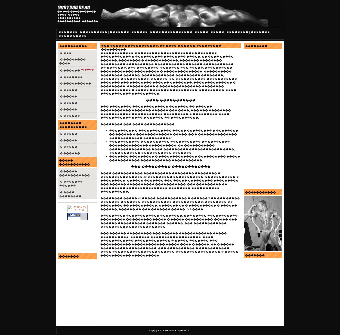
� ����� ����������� (74, 173)
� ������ (76, 70)
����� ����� (72, 35)
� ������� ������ (71, 183)
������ (139, 32)
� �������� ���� (72, 61)
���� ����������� (171, 32)
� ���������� (75, 83)
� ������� (71, 77)
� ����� (68, 90)
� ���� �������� (70, 194)
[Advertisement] (139, 292)
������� (68, 32)
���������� (94, 32)
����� (201, 32)
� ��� (65, 53)
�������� (237, 32)
